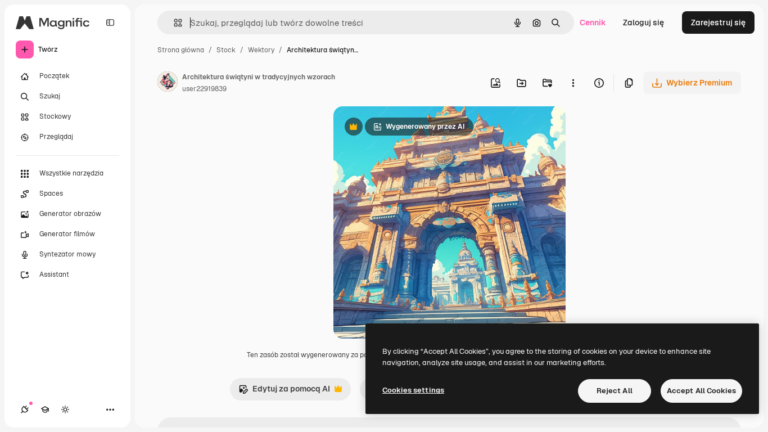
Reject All (615, 390)
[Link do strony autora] (167, 83)
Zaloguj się (643, 22)
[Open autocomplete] (173, 23)
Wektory (261, 50)
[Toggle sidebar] (110, 23)
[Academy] (45, 409)
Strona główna (180, 50)
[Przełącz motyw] (65, 409)
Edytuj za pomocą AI (284, 392)
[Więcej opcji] (573, 82)
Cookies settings (413, 390)
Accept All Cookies (701, 390)
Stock (226, 50)
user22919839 (204, 88)
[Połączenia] (25, 409)
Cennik (593, 22)
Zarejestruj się (718, 22)
